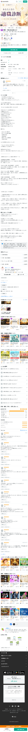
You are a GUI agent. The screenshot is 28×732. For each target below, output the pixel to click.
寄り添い (23, 68)
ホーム (2, 27)
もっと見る (5, 88)
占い (5, 27)
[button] (14, 369)
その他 (9, 74)
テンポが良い (15, 68)
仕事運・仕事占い (11, 27)
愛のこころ (8, 267)
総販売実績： (7, 39)
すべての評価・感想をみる (23, 78)
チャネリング (21, 72)
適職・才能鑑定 (18, 27)
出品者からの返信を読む (5, 453)
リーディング (15, 72)
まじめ (9, 70)
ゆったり (9, 68)
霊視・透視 (10, 72)
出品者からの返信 (6, 90)
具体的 (19, 68)
